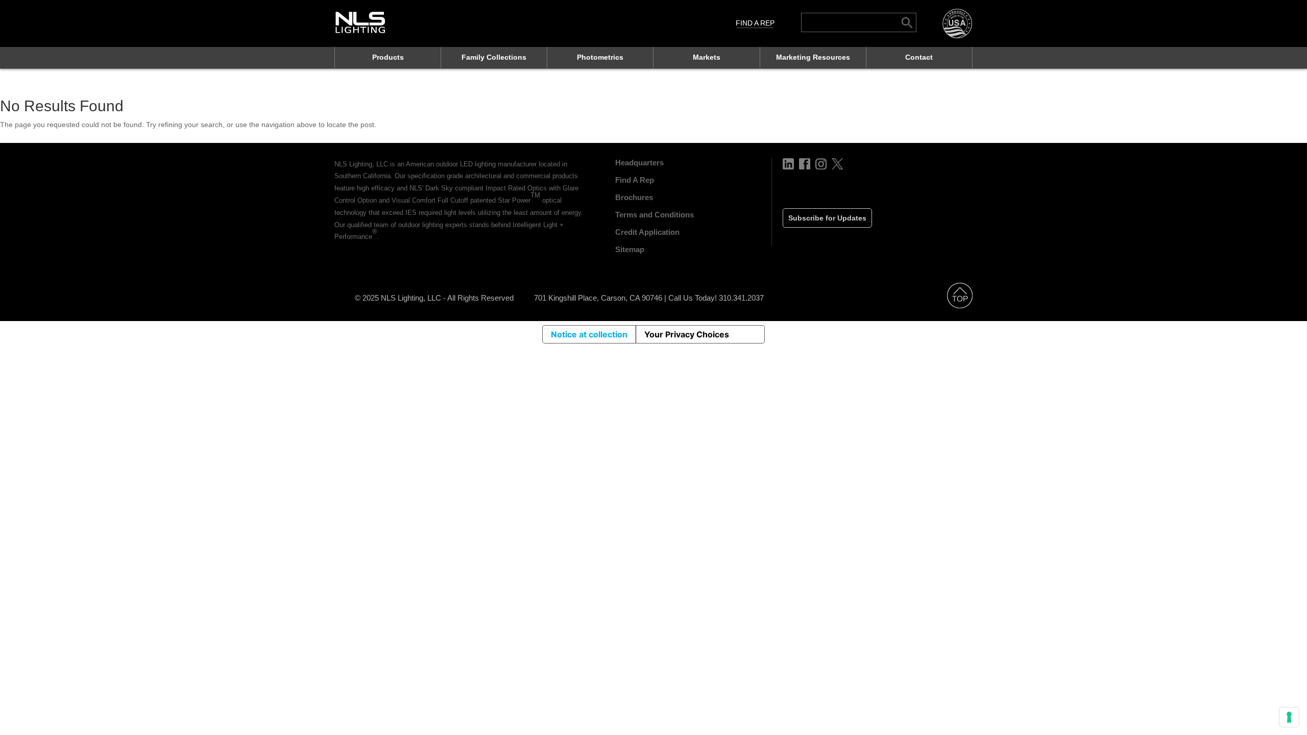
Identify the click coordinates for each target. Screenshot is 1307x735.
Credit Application (647, 232)
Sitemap (629, 249)
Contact (919, 57)
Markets (706, 57)
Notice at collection (589, 334)
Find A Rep (755, 23)
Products (388, 57)
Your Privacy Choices (686, 334)
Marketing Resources (813, 57)
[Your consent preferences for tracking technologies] (1289, 717)
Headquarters (639, 162)
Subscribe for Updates (827, 218)
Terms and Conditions (654, 214)
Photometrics (600, 57)
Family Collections (494, 57)
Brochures (634, 197)
